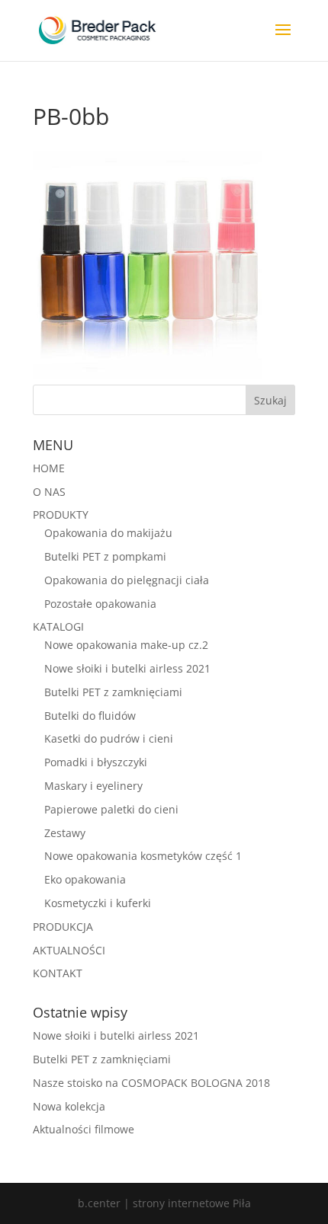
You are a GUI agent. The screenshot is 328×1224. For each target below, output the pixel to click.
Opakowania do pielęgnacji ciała (126, 580)
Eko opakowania (85, 879)
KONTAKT (57, 973)
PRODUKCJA (63, 926)
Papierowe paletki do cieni (111, 809)
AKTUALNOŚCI (69, 950)
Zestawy (64, 833)
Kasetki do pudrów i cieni (108, 738)
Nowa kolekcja (69, 1106)
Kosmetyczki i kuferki (97, 903)
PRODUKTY (60, 514)
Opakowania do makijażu (108, 533)
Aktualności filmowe (83, 1129)
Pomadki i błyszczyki (95, 762)
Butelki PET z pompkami (105, 556)
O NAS (49, 491)
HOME (49, 468)
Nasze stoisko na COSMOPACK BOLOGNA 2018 (151, 1082)
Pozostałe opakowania (100, 603)
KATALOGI (58, 626)
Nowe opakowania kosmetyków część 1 (143, 855)
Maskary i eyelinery (93, 785)
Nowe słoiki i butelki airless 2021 (127, 668)
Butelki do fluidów (90, 715)
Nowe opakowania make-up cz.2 (126, 645)
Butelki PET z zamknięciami (113, 692)
